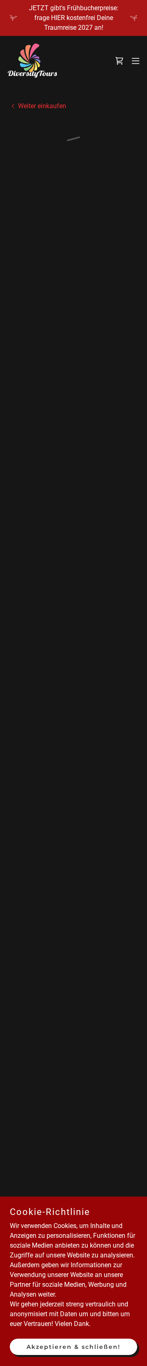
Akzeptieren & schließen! (73, 1346)
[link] (32, 60)
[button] (119, 61)
